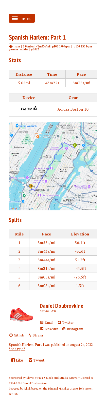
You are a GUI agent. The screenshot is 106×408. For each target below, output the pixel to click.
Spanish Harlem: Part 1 (37, 37)
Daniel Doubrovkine (61, 305)
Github (18, 335)
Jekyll (27, 388)
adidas (24, 49)
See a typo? (17, 349)
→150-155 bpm (82, 46)
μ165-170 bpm (61, 46)
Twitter (67, 322)
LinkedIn (51, 328)
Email (48, 322)
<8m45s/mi (43, 46)
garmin (13, 49)
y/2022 (35, 49)
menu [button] (26, 18)
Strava (37, 335)
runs (17, 46)
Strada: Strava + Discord (74, 377)
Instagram (74, 328)
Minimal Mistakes (58, 388)
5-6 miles (28, 46)
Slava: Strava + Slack (39, 377)
